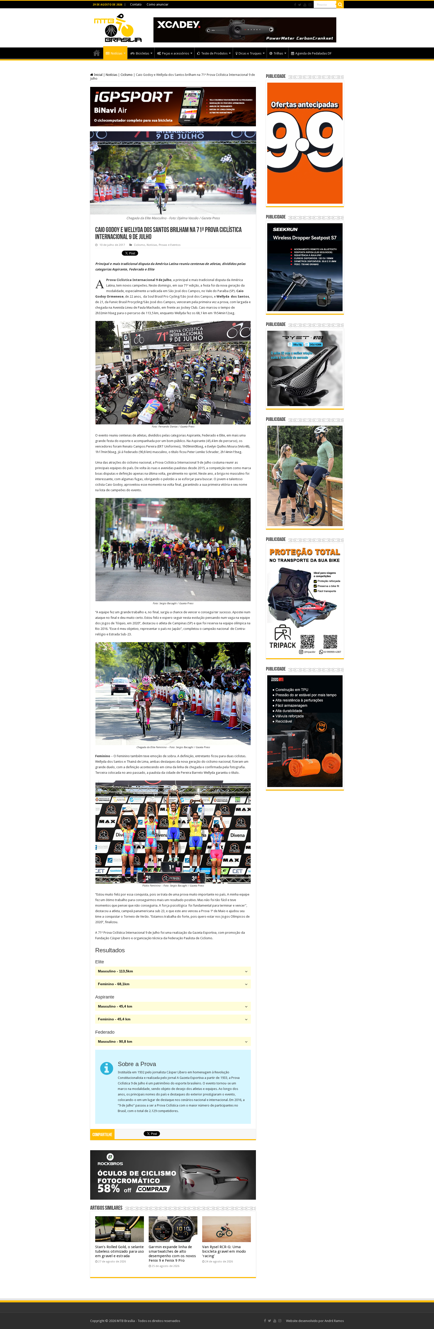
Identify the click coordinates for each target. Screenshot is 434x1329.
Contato (136, 4)
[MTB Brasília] (118, 27)
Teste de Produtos (214, 53)
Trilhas (278, 53)
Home (96, 52)
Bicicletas (142, 53)
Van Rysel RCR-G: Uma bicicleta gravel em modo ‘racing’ (224, 1251)
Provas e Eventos (170, 245)
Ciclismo (127, 75)
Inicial (97, 75)
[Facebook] (295, 5)
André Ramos (334, 1321)
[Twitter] (300, 5)
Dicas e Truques (250, 53)
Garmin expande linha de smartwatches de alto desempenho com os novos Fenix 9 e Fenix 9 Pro (172, 1254)
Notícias (116, 53)
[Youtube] (305, 5)
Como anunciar (158, 4)
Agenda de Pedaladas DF (313, 53)
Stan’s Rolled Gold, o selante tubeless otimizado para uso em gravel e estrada (119, 1251)
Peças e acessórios (175, 53)
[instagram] (310, 5)
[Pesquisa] (340, 4)
